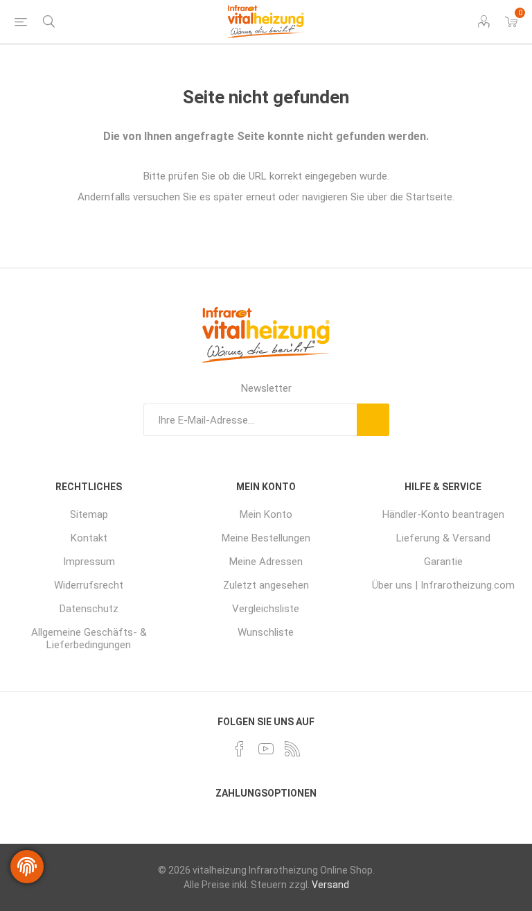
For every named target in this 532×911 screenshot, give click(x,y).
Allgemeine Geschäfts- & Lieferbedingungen (89, 638)
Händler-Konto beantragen (443, 514)
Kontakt (89, 538)
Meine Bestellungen (266, 538)
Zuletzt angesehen (266, 585)
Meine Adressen (266, 561)
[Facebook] (240, 749)
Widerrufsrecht (88, 585)
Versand (330, 884)
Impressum (89, 561)
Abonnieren (373, 420)
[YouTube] (266, 749)
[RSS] (292, 749)
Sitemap (89, 514)
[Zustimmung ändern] (27, 866)
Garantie (443, 561)
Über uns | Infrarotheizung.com (443, 585)
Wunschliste (266, 632)
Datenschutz (89, 608)
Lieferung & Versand (443, 538)
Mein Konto (266, 514)
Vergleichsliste (265, 608)
